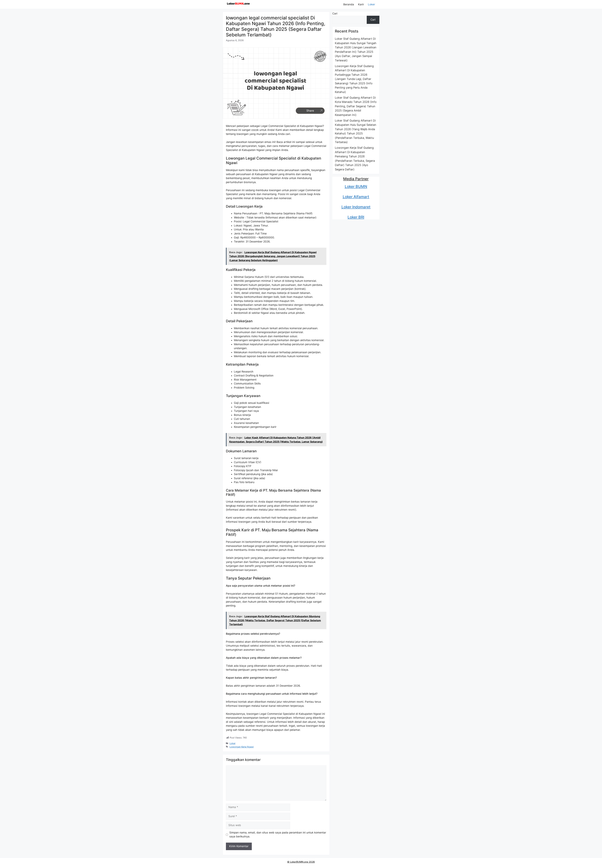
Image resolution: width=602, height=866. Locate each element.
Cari (334, 13)
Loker (371, 4)
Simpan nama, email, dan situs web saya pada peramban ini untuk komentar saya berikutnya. (277, 834)
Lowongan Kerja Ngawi (242, 746)
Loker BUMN (356, 186)
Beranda (348, 4)
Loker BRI (356, 217)
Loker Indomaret (355, 207)
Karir (361, 4)
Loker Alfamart (356, 196)
